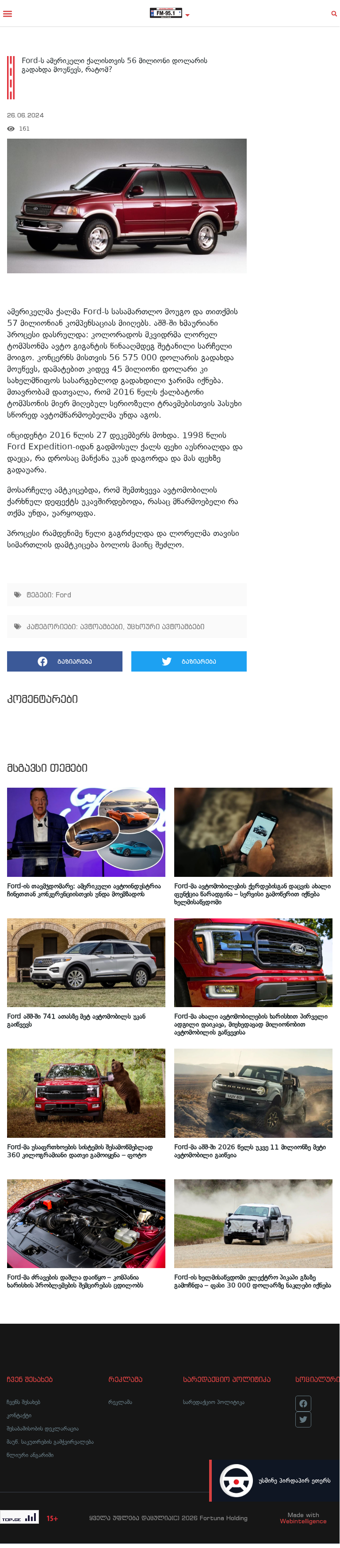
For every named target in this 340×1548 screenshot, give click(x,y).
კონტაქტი (19, 1415)
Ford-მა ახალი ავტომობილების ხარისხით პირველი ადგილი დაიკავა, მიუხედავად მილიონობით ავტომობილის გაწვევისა (250, 1024)
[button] (7, 13)
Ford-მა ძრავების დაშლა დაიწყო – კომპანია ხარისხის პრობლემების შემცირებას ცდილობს (75, 1281)
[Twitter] (303, 1419)
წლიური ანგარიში (30, 1455)
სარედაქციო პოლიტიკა (213, 1402)
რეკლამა (120, 1402)
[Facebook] (303, 1404)
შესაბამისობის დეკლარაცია (43, 1428)
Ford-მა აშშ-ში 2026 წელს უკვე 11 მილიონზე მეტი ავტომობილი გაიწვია (250, 1151)
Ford (63, 594)
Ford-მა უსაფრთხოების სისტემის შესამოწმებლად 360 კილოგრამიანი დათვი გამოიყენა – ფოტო (80, 1151)
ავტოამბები (101, 626)
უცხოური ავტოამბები (165, 626)
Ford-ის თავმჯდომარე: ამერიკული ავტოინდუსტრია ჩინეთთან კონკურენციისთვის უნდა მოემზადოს (83, 890)
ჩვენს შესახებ (23, 1402)
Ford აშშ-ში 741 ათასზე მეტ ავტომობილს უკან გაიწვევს (76, 1020)
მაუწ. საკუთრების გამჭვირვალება (50, 1442)
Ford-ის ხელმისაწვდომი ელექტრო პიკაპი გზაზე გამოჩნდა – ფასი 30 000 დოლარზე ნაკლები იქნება (252, 1281)
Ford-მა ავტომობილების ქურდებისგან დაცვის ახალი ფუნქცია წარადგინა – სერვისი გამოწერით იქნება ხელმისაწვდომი (252, 894)
